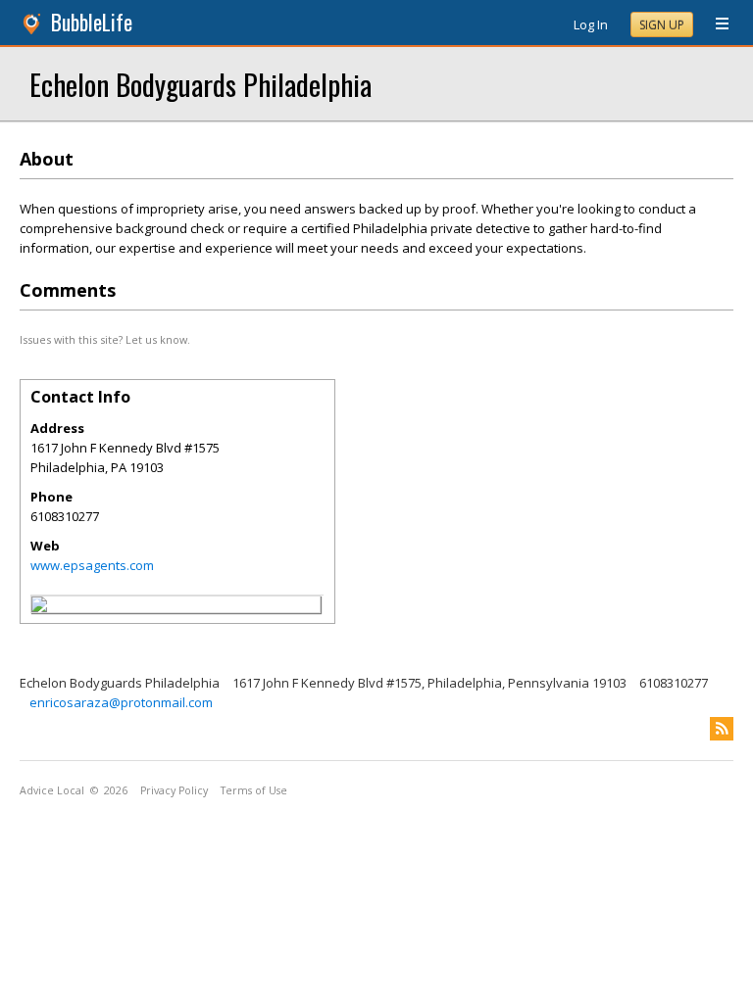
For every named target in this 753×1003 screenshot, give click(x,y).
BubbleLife (91, 22)
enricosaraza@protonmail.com (121, 702)
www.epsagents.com (92, 565)
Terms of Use (254, 790)
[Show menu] (714, 24)
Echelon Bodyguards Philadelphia (200, 84)
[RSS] (721, 728)
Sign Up (661, 25)
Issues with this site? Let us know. (105, 339)
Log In (591, 24)
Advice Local (52, 790)
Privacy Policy (174, 790)
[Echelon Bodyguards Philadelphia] (39, 607)
